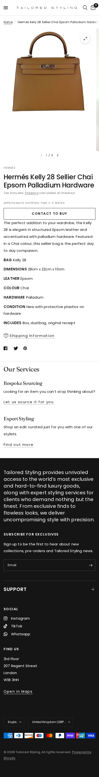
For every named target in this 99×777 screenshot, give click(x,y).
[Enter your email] (90, 565)
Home (8, 22)
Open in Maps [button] (18, 691)
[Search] (85, 7)
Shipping (31, 193)
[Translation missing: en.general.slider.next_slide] (58, 155)
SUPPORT (15, 589)
